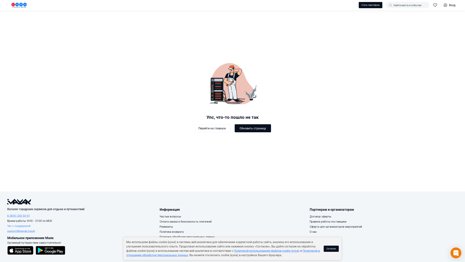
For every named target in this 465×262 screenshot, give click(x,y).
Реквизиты (166, 226)
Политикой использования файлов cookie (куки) (267, 251)
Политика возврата (172, 231)
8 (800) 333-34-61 (18, 215)
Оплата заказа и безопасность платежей (186, 221)
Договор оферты (320, 216)
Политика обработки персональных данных (187, 236)
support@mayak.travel (21, 231)
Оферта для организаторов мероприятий (336, 226)
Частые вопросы (170, 216)
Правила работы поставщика (328, 221)
